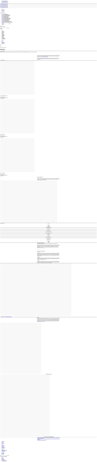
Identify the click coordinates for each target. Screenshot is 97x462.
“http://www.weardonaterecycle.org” (41, 440)
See (48, 179)
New (2, 14)
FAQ (2, 444)
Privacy (3, 458)
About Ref (3, 441)
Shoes (2, 20)
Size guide (3, 448)
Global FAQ (3, 445)
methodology (41, 58)
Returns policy (3, 447)
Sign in (3, 449)
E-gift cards (3, 451)
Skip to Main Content (4, 1)
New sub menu (5, 14)
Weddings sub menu (7, 18)
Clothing (3, 31)
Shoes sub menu (6, 20)
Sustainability (3, 22)
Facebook (3, 453)
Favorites (3, 10)
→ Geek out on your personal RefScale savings (6, 316)
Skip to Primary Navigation (5, 2)
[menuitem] (49, 24)
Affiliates (3, 443)
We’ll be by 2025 (4, 3)
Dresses (3, 32)
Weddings (3, 18)
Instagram (3, 452)
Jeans (2, 17)
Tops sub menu (5, 16)
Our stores (3, 9)
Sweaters (3, 35)
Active (2, 19)
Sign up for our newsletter (4, 456)
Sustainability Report (45, 56)
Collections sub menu (8, 21)
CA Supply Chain (4, 460)
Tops (2, 16)
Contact (3, 43)
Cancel (3, 24)
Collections (3, 21)
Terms (2, 457)
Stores (2, 41)
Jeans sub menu (6, 17)
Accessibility (3, 459)
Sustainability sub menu (8, 22)
